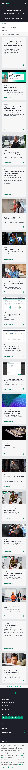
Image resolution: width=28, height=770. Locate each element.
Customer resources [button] (7, 737)
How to (5, 699)
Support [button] (4, 728)
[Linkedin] (3, 717)
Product (7, 702)
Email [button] (5, 706)
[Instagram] (9, 717)
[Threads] (12, 717)
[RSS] (21, 717)
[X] (6, 717)
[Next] (24, 686)
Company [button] (5, 724)
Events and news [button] (6, 732)
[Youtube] (18, 717)
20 (20, 686)
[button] (26, 745)
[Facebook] (15, 717)
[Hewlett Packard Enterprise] (5, 3)
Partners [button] (4, 741)
